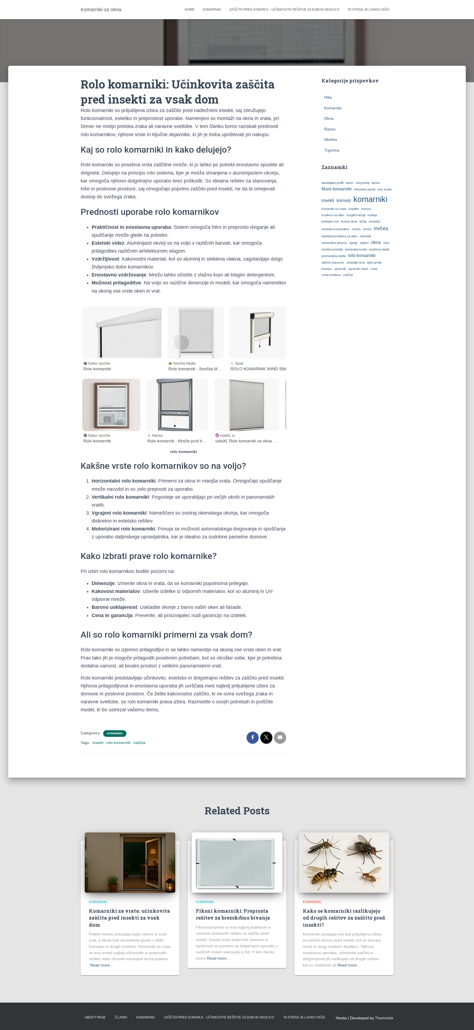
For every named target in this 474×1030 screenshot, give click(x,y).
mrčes (381, 228)
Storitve (330, 139)
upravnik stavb (358, 268)
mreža (356, 229)
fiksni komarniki (336, 189)
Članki (121, 1017)
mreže (367, 229)
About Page (95, 1017)
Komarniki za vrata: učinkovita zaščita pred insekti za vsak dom (129, 918)
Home (189, 10)
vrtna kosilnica (331, 274)
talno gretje (374, 262)
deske (376, 182)
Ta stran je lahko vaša (368, 10)
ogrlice (364, 242)
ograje (353, 242)
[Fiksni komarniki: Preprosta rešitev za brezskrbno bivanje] (237, 862)
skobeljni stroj (355, 262)
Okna (329, 118)
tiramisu (326, 268)
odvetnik (365, 236)
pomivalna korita (356, 249)
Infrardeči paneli (364, 189)
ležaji (363, 221)
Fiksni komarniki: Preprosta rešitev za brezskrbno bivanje (233, 914)
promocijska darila (333, 256)
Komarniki (212, 10)
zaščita (139, 742)
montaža (374, 221)
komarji (344, 200)
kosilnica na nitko (332, 215)
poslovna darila (379, 249)
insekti (97, 742)
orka (386, 242)
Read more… (102, 965)
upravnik (340, 268)
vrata (374, 268)
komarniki (370, 199)
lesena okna (349, 221)
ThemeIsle (384, 1018)
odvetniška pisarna (334, 242)
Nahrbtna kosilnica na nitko (339, 236)
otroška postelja (332, 249)
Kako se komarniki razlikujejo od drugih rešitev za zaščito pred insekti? (344, 918)
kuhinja (372, 215)
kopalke (354, 208)
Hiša (328, 97)
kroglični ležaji (356, 215)
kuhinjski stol (329, 221)
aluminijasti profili (332, 182)
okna (376, 242)
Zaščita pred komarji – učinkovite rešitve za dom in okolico (284, 10)
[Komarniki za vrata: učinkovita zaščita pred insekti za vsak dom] (130, 862)
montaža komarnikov (335, 229)
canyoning (362, 182)
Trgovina (331, 150)
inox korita (384, 189)
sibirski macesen (332, 262)
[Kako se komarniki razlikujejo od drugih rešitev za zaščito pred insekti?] (344, 862)
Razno (329, 129)
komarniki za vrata (333, 208)
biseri (349, 182)
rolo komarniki (118, 742)
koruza (366, 208)
